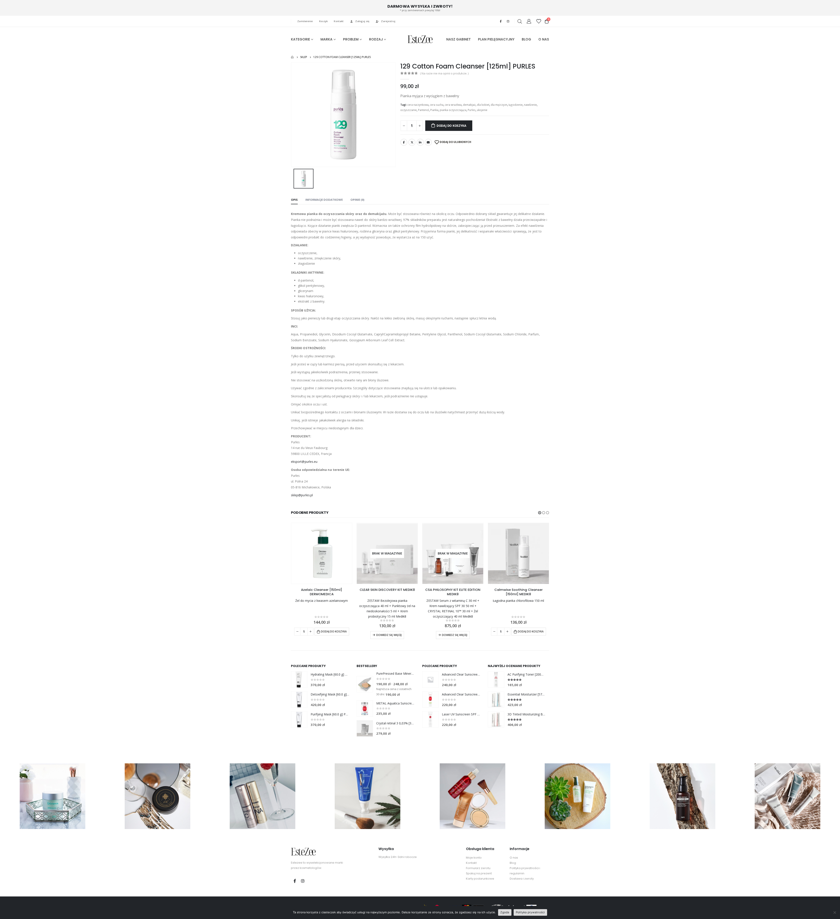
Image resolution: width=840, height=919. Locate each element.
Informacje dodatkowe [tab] (324, 200)
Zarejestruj (388, 21)
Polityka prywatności (530, 912)
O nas (514, 858)
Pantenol (423, 110)
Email (428, 142)
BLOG (526, 39)
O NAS (543, 39)
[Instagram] (508, 21)
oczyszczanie (408, 110)
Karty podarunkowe (480, 879)
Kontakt (338, 21)
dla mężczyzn (499, 105)
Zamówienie (305, 21)
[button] (540, 512)
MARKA (326, 39)
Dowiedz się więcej (389, 635)
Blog (513, 863)
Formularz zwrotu (478, 868)
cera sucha (436, 105)
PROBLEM (351, 39)
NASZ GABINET (458, 39)
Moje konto (474, 858)
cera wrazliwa (453, 105)
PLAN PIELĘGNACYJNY (496, 39)
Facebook (403, 142)
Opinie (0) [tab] (357, 200)
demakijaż (469, 105)
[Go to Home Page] (292, 57)
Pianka (434, 110)
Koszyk (323, 21)
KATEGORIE (300, 39)
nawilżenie (530, 105)
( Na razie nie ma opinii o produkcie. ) (444, 73)
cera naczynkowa (418, 105)
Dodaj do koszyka (451, 125)
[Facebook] (501, 21)
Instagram (302, 881)
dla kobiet (483, 105)
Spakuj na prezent (479, 873)
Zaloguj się (362, 21)
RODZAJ (376, 39)
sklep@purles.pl (302, 495)
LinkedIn (420, 142)
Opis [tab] (294, 200)
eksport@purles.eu (304, 462)
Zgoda (504, 912)
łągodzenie (516, 105)
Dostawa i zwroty (522, 879)
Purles (472, 110)
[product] (321, 553)
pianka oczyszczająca (453, 110)
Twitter (411, 142)
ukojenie (482, 110)
